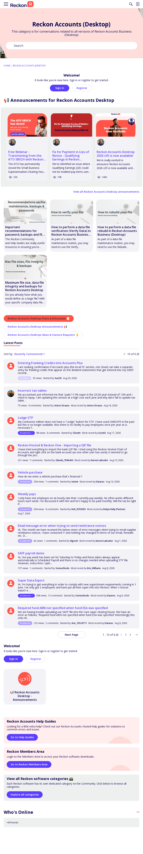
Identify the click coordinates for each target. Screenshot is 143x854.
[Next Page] (130, 635)
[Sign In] (137, 4)
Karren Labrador (99, 460)
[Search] (131, 4)
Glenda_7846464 (64, 460)
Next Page (71, 634)
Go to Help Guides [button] (22, 737)
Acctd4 (102, 432)
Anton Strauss (61, 405)
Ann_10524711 (79, 623)
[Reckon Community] (22, 4)
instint (75, 481)
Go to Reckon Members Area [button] (29, 764)
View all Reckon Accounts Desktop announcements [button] (106, 191)
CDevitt (77, 432)
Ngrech (74, 540)
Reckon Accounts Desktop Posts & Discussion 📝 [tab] (39, 318)
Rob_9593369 (79, 509)
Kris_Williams (94, 568)
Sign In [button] (59, 88)
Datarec (100, 481)
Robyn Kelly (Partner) (114, 509)
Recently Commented (28, 354)
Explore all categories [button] (25, 794)
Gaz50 (58, 378)
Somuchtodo (62, 568)
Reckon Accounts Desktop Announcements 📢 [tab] (37, 326)
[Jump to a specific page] (136, 635)
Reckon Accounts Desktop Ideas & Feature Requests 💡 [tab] (43, 335)
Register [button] (82, 88)
